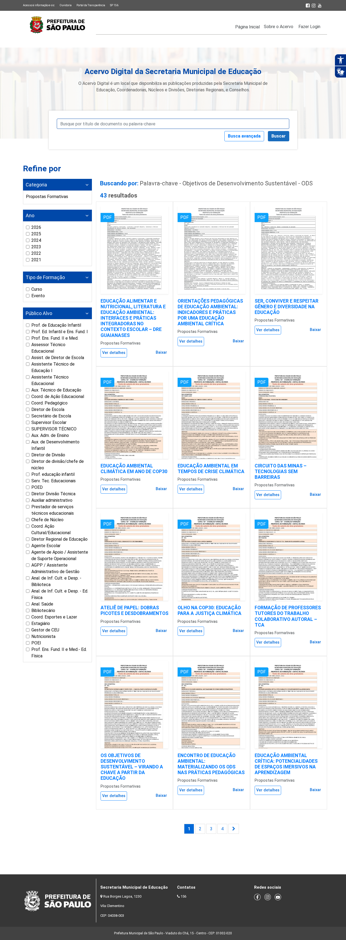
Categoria (36, 185)
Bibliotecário (43, 610)
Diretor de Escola (47, 409)
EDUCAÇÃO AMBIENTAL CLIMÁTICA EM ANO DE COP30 (134, 468)
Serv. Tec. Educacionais (53, 480)
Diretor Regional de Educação (59, 539)
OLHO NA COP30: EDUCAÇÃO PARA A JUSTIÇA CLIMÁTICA (209, 610)
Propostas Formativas (47, 196)
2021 (36, 259)
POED (37, 487)
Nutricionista (43, 636)
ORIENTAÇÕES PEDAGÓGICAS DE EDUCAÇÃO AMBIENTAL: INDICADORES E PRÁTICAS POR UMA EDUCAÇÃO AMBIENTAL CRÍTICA (210, 312)
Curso (36, 289)
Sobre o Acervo (278, 26)
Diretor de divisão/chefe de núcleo (57, 464)
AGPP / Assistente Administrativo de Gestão (55, 568)
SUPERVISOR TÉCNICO (53, 428)
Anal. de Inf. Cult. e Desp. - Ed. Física (59, 594)
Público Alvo (39, 313)
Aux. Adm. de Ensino (50, 435)
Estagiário (40, 623)
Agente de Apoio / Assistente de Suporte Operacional (59, 555)
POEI (36, 642)
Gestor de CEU (45, 630)
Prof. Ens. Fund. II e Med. (54, 338)
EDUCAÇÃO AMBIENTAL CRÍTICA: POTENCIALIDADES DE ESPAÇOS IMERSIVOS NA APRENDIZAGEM (286, 764)
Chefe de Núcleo (47, 519)
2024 (36, 240)
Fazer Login (309, 26)
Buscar (278, 136)
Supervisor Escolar (48, 422)
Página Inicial (247, 26)
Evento (38, 295)
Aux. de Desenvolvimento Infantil (55, 445)
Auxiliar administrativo (51, 500)
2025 (36, 233)
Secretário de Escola (51, 416)
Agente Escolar (46, 545)
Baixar (161, 352)
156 (183, 896)
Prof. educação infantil (53, 474)
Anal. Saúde (42, 604)
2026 (36, 227)
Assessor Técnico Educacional (48, 348)
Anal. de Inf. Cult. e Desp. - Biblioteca (56, 581)
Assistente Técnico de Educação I (53, 367)
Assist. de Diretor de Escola (57, 357)
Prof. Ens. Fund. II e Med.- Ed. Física (59, 652)
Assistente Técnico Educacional (50, 380)
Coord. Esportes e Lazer (54, 617)
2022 (36, 253)
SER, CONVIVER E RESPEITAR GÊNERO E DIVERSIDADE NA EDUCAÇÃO (286, 306)
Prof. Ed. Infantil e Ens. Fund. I (59, 331)
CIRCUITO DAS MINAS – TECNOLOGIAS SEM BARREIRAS (281, 471)
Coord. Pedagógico (49, 403)
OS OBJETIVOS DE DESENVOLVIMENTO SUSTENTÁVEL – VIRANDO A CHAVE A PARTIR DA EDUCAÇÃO (132, 767)
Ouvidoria (65, 5)
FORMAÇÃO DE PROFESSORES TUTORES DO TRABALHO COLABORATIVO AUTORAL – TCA (288, 616)
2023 (36, 246)
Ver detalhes (113, 352)
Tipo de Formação (45, 277)
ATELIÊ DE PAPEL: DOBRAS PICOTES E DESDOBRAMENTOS (134, 610)
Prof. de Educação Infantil (56, 325)
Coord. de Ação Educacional (57, 396)
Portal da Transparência (90, 5)
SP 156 (114, 5)
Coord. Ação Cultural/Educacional (51, 529)
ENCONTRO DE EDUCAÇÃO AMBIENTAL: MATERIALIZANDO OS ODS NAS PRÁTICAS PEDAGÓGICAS (211, 764)
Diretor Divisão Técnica (53, 493)
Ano (30, 215)
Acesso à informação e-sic (39, 5)
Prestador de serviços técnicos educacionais (52, 510)
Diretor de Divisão (48, 454)
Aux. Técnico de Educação (56, 390)
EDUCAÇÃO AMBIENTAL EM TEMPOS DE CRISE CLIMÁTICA (211, 468)
